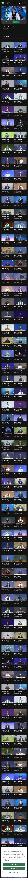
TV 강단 (3, 26)
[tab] (6, 36)
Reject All (14, 868)
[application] (14, 13)
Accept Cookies (14, 864)
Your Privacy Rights (14, 872)
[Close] (25, 849)
